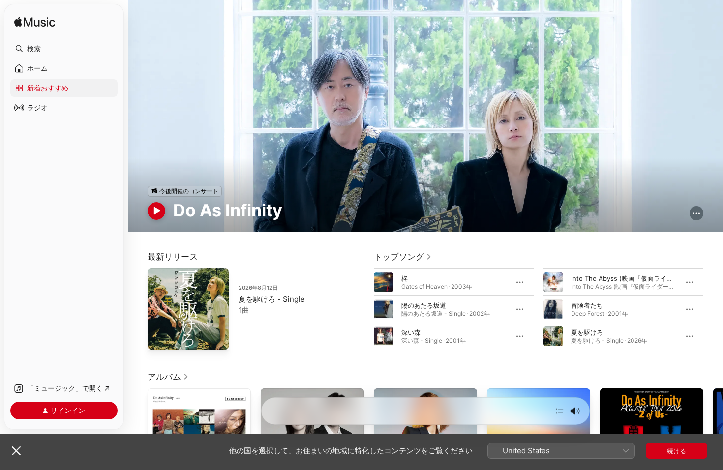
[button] (64, 48)
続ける (676, 451)
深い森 (411, 332)
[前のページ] (364, 309)
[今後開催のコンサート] (185, 191)
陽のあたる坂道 (423, 305)
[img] (34, 22)
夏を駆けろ (587, 332)
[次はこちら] (560, 411)
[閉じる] (16, 450)
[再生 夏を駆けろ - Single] (159, 337)
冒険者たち (587, 305)
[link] (403, 256)
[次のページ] (713, 309)
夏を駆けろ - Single (272, 299)
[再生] (156, 211)
